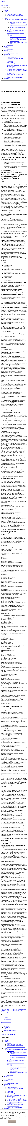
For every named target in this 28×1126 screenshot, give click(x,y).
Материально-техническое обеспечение (17, 65)
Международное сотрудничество (15, 74)
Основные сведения (12, 57)
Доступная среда (11, 66)
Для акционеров (6, 1022)
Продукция (6, 18)
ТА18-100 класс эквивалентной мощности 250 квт (18, 37)
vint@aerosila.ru (4, 5)
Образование (10, 61)
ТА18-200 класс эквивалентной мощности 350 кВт (18, 40)
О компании (7, 11)
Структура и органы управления (15, 58)
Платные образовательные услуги (15, 67)
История (9, 12)
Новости (6, 47)
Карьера (6, 50)
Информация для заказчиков (11, 1028)
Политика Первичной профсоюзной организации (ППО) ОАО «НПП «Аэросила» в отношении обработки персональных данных (13, 1011)
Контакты (6, 78)
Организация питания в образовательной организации (14, 76)
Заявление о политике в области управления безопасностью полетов (16, 16)
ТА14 (11, 35)
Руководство (10, 62)
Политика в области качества (14, 14)
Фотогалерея (10, 49)
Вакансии (9, 51)
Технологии (10, 45)
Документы (6, 46)
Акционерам (7, 1027)
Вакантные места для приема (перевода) (17, 70)
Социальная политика (12, 53)
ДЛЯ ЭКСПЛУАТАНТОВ (9, 1034)
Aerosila (3, 1)
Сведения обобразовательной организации (11, 55)
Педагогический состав (13, 63)
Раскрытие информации (10, 1030)
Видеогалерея (7, 1019)
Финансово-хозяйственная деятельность (17, 69)
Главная (6, 10)
